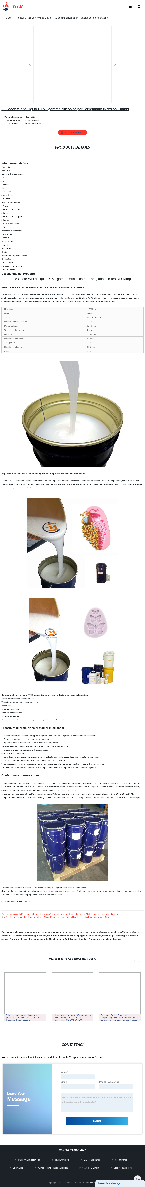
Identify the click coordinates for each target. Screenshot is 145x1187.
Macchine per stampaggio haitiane (29, 935)
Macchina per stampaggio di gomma (19, 932)
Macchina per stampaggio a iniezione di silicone (61, 932)
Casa (8, 18)
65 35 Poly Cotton (90, 1168)
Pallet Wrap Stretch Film (29, 1160)
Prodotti (20, 18)
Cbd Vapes (18, 1168)
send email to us (74, 132)
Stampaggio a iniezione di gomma (105, 939)
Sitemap (93, 1183)
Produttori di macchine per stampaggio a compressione (74, 935)
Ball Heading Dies (92, 1160)
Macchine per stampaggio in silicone (103, 932)
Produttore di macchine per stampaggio (29, 939)
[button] (130, 7)
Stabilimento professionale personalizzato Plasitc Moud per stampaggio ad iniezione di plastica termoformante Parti (57, 917)
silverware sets (62, 1160)
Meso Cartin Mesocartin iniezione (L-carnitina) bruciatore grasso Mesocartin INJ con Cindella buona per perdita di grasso (64, 914)
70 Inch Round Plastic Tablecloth (53, 1168)
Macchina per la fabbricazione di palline (68, 939)
